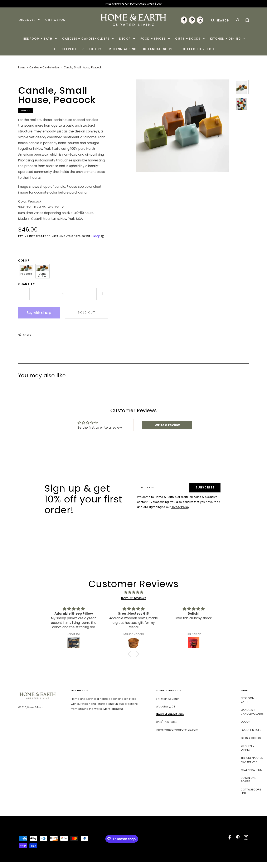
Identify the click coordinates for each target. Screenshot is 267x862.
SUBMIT (222, 840)
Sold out (86, 313)
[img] (133, 592)
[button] (220, 20)
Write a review (167, 425)
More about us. (113, 709)
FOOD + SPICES (251, 730)
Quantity (26, 284)
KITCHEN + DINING (247, 748)
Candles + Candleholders (44, 67)
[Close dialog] (257, 775)
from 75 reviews (133, 598)
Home (21, 67)
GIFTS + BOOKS (251, 738)
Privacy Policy (180, 507)
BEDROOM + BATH (249, 700)
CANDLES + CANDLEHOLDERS (252, 711)
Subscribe (205, 488)
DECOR (245, 722)
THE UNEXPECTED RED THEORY (252, 759)
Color (24, 261)
